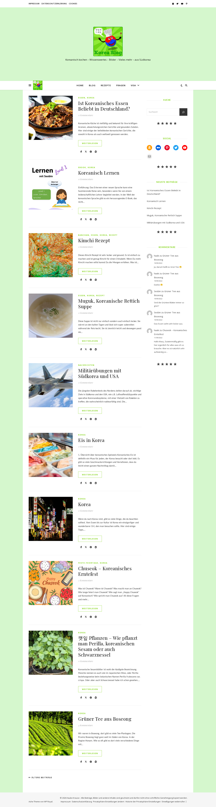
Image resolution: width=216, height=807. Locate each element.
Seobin (157, 291)
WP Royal (48, 801)
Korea (90, 97)
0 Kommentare (85, 115)
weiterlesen (90, 143)
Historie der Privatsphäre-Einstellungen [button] (143, 801)
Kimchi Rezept (94, 240)
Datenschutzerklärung (54, 3)
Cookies (73, 3)
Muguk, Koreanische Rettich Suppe (109, 303)
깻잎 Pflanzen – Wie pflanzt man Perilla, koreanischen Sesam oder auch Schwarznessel (107, 646)
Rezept (113, 235)
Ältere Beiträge (41, 777)
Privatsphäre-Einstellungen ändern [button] (108, 801)
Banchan (83, 235)
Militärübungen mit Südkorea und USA (99, 373)
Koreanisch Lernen (98, 172)
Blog (92, 85)
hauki (156, 255)
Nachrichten (86, 365)
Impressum (34, 3)
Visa (133, 85)
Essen (81, 97)
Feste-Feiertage (88, 563)
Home (80, 85)
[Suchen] (183, 112)
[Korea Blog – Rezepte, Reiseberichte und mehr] (108, 41)
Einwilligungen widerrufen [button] (173, 801)
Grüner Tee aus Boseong (104, 719)
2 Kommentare (85, 580)
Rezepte (106, 85)
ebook (82, 167)
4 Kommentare (85, 725)
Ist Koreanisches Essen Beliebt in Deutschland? (104, 106)
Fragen (120, 85)
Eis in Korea (91, 440)
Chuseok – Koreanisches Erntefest (105, 571)
